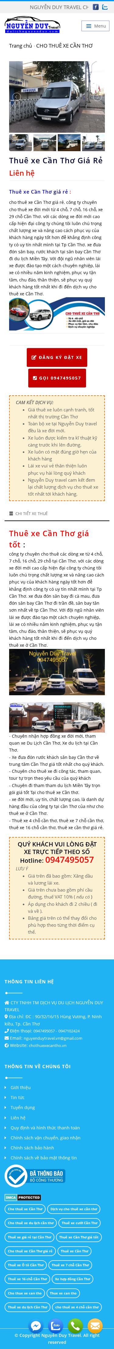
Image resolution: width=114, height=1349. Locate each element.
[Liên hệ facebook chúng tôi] (35, 1326)
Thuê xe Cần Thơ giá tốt (78, 1237)
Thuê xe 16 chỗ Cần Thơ (27, 1279)
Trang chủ (20, 45)
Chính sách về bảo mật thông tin (44, 1158)
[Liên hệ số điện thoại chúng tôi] (75, 1326)
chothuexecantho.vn (48, 1045)
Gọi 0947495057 (60, 378)
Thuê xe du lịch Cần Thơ (27, 1307)
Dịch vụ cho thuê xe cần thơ (73, 1209)
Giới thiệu (21, 1087)
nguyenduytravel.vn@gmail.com (53, 1038)
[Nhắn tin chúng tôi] (95, 1326)
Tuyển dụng (23, 1107)
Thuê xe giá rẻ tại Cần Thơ (29, 1237)
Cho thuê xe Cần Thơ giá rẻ (30, 1251)
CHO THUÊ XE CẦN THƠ (64, 45)
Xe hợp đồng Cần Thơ (72, 1279)
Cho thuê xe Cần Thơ (25, 1209)
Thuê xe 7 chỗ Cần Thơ (70, 1265)
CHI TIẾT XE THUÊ (32, 513)
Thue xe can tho (63, 1293)
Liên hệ (18, 1118)
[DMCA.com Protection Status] (23, 1197)
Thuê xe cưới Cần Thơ (79, 1223)
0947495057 (44, 1031)
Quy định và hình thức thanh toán (45, 1128)
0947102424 (69, 1031)
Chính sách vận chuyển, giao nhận (46, 1138)
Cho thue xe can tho (25, 1293)
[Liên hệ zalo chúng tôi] (55, 1326)
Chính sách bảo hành (32, 1148)
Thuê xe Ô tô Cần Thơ (25, 1265)
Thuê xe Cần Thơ (74, 1251)
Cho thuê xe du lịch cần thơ (31, 1223)
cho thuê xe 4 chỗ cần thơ (76, 1307)
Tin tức (18, 1097)
